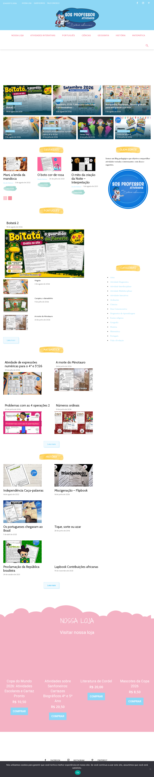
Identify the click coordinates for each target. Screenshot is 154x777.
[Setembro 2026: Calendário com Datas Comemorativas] (77, 100)
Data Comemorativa (118, 309)
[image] (19, 659)
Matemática (115, 331)
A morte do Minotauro (44, 316)
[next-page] (10, 198)
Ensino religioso (116, 318)
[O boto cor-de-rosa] (51, 164)
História (113, 327)
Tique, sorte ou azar (67, 527)
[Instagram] (143, 3)
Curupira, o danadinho (44, 298)
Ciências (113, 304)
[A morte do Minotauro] (17, 322)
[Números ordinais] (77, 422)
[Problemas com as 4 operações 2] (25, 422)
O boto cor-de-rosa (50, 175)
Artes (112, 277)
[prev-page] (5, 198)
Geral (59, 100)
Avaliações (114, 300)
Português (10, 131)
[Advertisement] (128, 240)
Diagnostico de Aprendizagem (122, 313)
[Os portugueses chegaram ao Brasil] (25, 511)
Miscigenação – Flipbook (71, 490)
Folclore (84, 131)
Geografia (114, 322)
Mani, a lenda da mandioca (14, 176)
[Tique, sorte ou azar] (77, 511)
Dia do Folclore (14, 103)
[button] (147, 45)
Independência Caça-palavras (23, 490)
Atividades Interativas (119, 295)
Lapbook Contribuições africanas (76, 567)
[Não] (150, 769)
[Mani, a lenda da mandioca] (17, 164)
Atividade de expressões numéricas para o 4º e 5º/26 (23, 364)
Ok (77, 772)
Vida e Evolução (117, 340)
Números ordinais (67, 405)
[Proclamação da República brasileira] (25, 551)
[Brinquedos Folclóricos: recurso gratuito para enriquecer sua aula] (127, 100)
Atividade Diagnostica (119, 282)
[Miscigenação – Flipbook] (77, 475)
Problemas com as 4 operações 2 (27, 405)
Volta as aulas (123, 131)
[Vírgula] (21, 128)
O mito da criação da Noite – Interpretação (83, 178)
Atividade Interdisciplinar (120, 286)
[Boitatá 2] (27, 100)
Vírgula (37, 280)
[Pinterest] (149, 3)
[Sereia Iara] (96, 128)
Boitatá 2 (12, 223)
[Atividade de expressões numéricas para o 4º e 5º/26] (25, 383)
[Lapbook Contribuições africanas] (77, 551)
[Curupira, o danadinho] (17, 304)
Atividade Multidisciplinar (121, 291)
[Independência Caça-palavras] (25, 475)
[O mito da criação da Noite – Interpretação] (85, 164)
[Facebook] (137, 3)
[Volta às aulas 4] (133, 128)
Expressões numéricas (51, 128)
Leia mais (10, 189)
